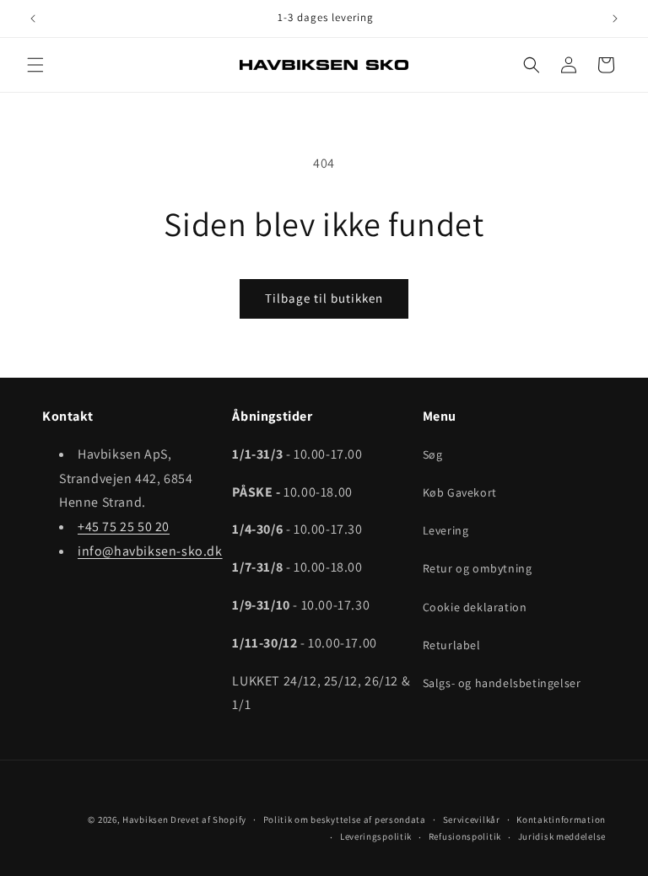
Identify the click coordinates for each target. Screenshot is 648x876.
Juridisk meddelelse (562, 836)
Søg (433, 454)
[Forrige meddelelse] (32, 18)
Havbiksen (145, 819)
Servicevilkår (471, 819)
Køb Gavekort (460, 492)
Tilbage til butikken (324, 298)
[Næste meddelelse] (615, 18)
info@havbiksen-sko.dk (150, 551)
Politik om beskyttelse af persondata (344, 819)
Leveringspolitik (376, 836)
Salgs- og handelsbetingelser (502, 683)
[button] (35, 64)
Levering (446, 530)
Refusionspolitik (465, 836)
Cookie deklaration (475, 607)
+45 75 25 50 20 (124, 526)
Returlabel (452, 645)
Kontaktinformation (561, 819)
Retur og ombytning (477, 568)
